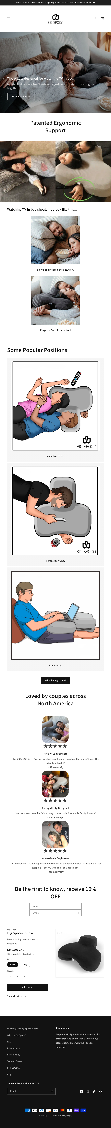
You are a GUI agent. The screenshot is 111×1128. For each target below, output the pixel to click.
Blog (9, 1074)
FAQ (9, 1041)
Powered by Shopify (65, 1116)
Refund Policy (13, 1054)
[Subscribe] (78, 913)
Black (12, 964)
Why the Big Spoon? (55, 680)
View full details (15, 996)
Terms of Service (15, 1061)
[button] (8, 19)
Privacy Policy (13, 1048)
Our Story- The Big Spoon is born (22, 1028)
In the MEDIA (13, 1068)
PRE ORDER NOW (21, 96)
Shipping (11, 954)
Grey (25, 964)
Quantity (11, 971)
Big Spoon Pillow (51, 1116)
